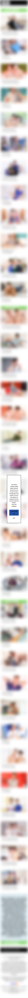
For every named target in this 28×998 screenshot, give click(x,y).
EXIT (14, 518)
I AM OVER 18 (14, 513)
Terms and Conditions (14, 505)
